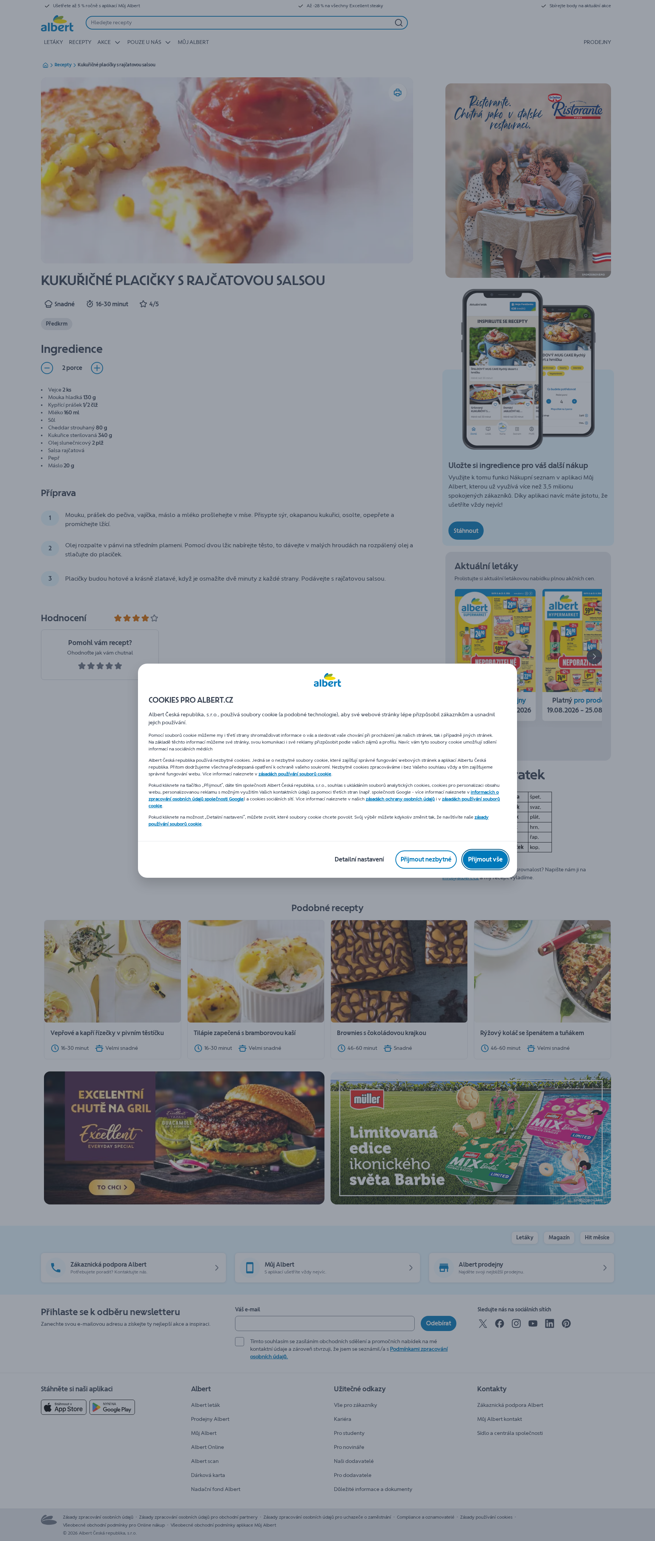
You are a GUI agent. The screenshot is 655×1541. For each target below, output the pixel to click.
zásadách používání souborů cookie (295, 774)
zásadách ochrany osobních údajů (400, 799)
